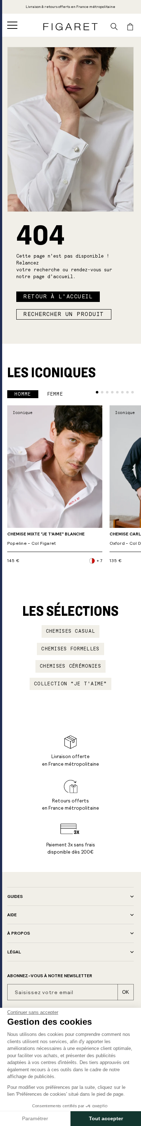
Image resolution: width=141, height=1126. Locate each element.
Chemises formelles (70, 649)
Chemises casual (70, 631)
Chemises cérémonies (70, 666)
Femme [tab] (55, 394)
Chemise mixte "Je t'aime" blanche (46, 538)
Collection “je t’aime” (70, 684)
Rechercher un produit (64, 314)
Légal (14, 951)
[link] (70, 7)
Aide (12, 914)
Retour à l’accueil (58, 296)
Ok (125, 992)
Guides (15, 896)
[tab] (97, 392)
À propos (18, 933)
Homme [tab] (22, 394)
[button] (12, 25)
